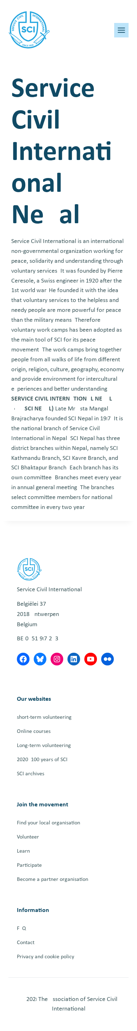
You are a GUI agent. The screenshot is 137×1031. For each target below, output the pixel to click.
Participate (29, 865)
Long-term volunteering (44, 745)
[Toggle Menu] (121, 30)
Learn (23, 851)
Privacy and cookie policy (45, 957)
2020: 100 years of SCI (42, 760)
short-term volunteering (44, 717)
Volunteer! (29, 837)
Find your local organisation (48, 823)
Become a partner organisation (52, 879)
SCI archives (30, 774)
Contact (25, 943)
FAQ (21, 928)
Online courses (34, 731)
